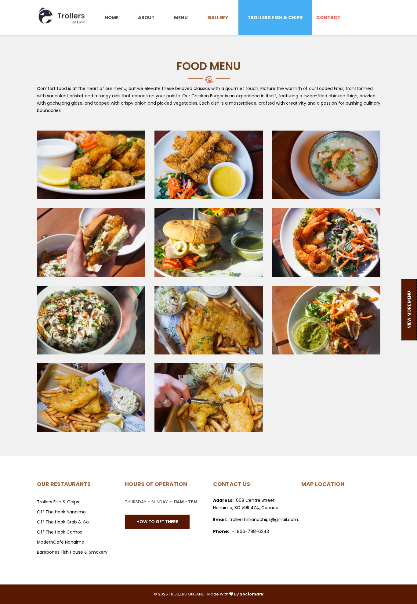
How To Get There (157, 522)
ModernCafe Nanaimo (60, 542)
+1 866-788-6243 (250, 531)
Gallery (217, 17)
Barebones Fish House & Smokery (72, 552)
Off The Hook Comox (59, 532)
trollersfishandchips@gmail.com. (264, 519)
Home (111, 17)
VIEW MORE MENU (409, 309)
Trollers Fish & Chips (275, 17)
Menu (181, 17)
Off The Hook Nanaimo (61, 512)
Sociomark (251, 594)
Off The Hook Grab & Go (63, 522)
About (146, 17)
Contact (328, 17)
